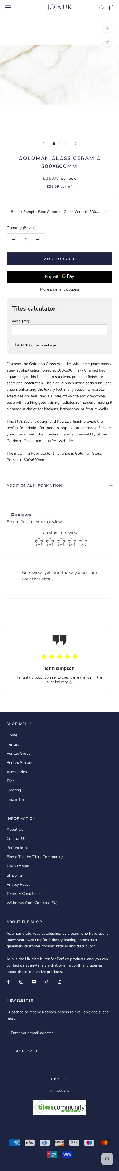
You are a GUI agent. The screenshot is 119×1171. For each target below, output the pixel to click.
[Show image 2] (59, 143)
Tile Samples (18, 866)
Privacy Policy (18, 884)
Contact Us (16, 838)
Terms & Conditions (24, 893)
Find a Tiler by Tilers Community (35, 857)
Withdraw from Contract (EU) (32, 902)
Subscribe (27, 1051)
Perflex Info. (17, 847)
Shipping (14, 875)
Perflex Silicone (20, 762)
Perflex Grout (18, 753)
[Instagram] (21, 981)
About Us (15, 829)
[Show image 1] (54, 143)
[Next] (76, 143)
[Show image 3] (65, 143)
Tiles (11, 781)
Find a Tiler (16, 799)
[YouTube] (34, 981)
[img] (59, 657)
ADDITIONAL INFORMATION (34, 485)
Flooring (14, 790)
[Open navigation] (8, 7)
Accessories (17, 771)
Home (12, 735)
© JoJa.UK (59, 1091)
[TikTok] (47, 981)
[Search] (101, 7)
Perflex (13, 744)
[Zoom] (107, 28)
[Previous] (43, 143)
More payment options (59, 289)
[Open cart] (111, 7)
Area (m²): (21, 321)
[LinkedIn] (59, 981)
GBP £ (57, 1079)
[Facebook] (9, 981)
